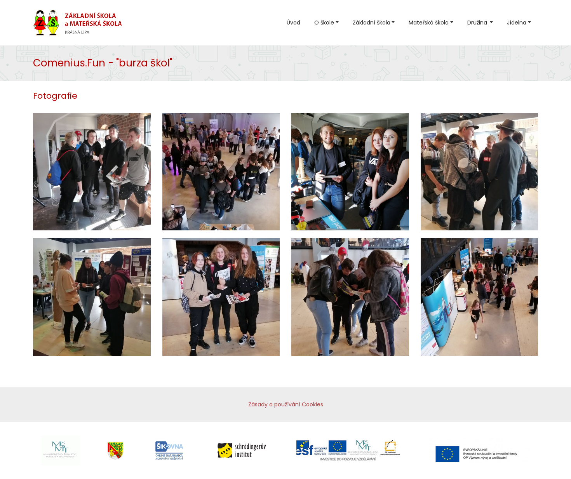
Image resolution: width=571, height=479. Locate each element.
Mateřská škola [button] (429, 22)
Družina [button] (478, 22)
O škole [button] (324, 22)
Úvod (293, 22)
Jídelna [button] (516, 22)
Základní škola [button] (371, 22)
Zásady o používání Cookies (285, 404)
